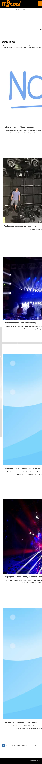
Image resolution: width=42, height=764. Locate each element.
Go (35, 745)
